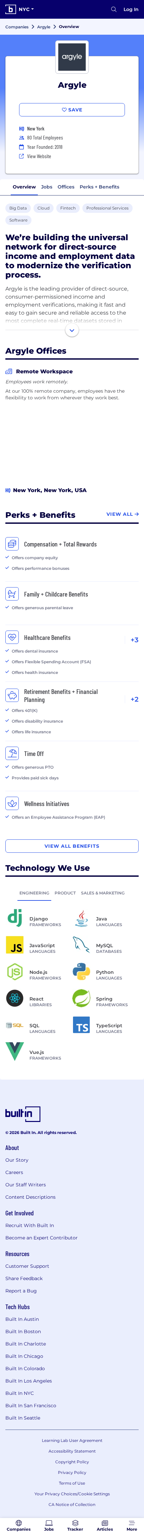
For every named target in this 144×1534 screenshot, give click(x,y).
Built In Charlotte (25, 1344)
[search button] (114, 9)
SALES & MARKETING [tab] (103, 892)
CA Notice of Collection (72, 1504)
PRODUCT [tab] (65, 892)
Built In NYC (19, 1393)
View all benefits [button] (72, 846)
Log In (131, 9)
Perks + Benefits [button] (99, 187)
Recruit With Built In (29, 1225)
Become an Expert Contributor (41, 1238)
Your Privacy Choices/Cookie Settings (72, 1493)
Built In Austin (22, 1319)
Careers (14, 1172)
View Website (39, 156)
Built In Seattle (22, 1418)
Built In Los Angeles (28, 1381)
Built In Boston (23, 1331)
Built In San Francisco (30, 1406)
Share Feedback (24, 1278)
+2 (135, 699)
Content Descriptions (30, 1197)
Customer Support (27, 1266)
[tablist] (72, 893)
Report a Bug (21, 1291)
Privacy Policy (72, 1472)
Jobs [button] (46, 187)
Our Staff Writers (25, 1185)
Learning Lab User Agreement (72, 1440)
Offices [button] (66, 187)
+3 (135, 640)
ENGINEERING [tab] (34, 892)
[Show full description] (72, 330)
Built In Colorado (25, 1369)
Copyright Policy (72, 1461)
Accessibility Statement (72, 1451)
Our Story (16, 1160)
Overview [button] (24, 187)
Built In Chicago (24, 1356)
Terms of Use (72, 1483)
